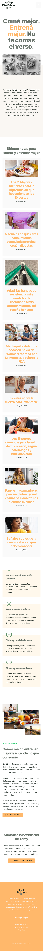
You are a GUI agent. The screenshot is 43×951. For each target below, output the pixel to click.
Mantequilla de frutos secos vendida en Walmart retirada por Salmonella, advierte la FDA (21, 353)
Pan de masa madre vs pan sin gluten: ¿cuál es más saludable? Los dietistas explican (21, 496)
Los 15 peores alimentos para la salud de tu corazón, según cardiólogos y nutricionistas (21, 446)
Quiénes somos (13, 815)
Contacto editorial (21, 861)
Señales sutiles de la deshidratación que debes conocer (21, 542)
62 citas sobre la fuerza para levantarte (21, 400)
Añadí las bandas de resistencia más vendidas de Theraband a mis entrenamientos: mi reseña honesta (21, 300)
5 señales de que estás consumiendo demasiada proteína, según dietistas (21, 239)
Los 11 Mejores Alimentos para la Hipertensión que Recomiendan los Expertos (21, 189)
